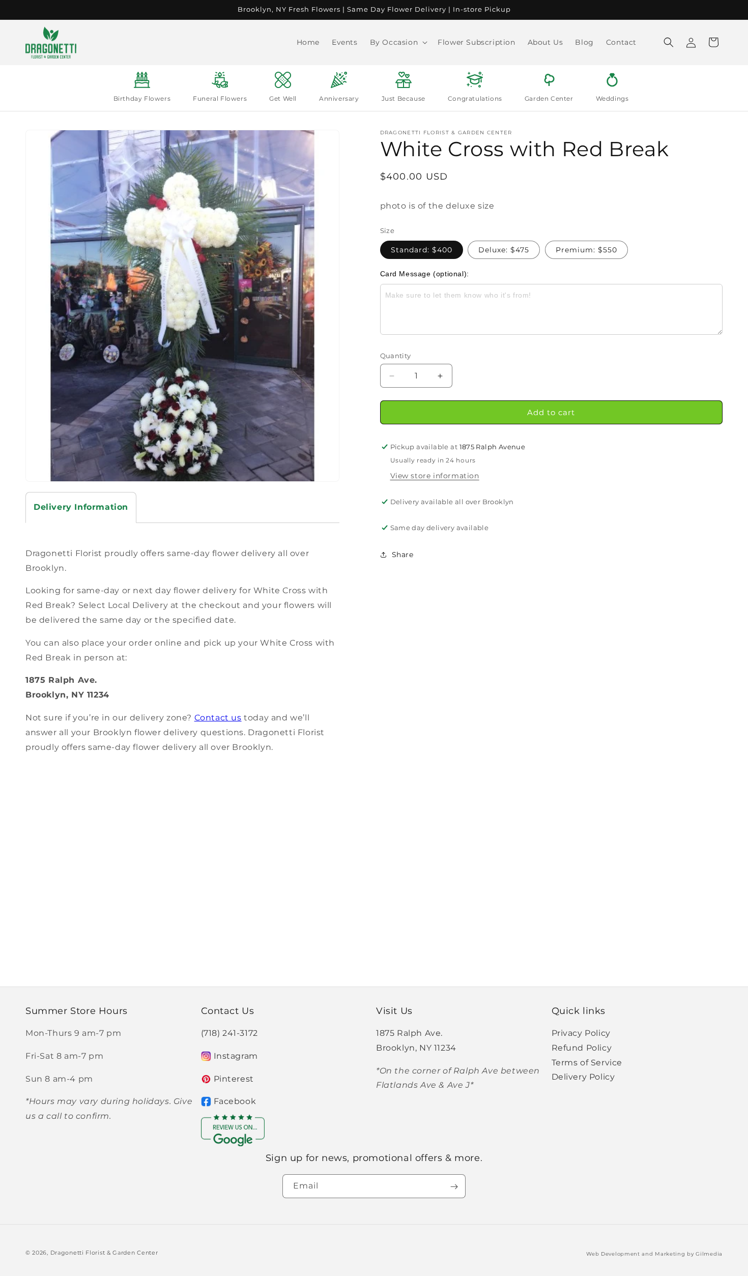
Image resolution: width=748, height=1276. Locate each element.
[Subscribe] (454, 1187)
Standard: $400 (421, 249)
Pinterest (234, 1079)
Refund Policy (582, 1048)
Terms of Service (587, 1062)
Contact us (218, 717)
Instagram (236, 1056)
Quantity (395, 356)
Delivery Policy (583, 1077)
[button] (398, 42)
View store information (434, 475)
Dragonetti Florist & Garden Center (104, 1252)
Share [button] (403, 554)
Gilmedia (709, 1253)
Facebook (235, 1102)
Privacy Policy (581, 1033)
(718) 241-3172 (229, 1033)
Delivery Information (81, 507)
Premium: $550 (586, 249)
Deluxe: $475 (503, 249)
